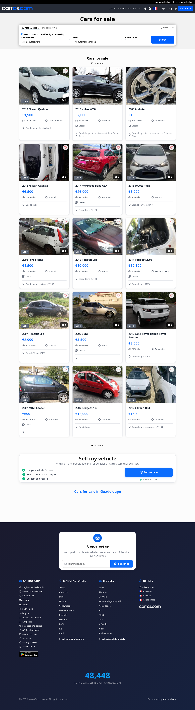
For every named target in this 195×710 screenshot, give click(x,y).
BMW (61, 624)
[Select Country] (155, 8)
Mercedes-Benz (66, 610)
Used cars (24, 600)
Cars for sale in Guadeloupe (97, 491)
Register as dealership (182, 2)
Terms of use (28, 646)
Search (162, 39)
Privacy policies (29, 642)
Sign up (173, 8)
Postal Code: (131, 37)
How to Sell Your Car (32, 617)
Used (25, 34)
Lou (174, 699)
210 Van (103, 596)
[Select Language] (149, 8)
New (33, 34)
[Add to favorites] (65, 71)
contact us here (29, 634)
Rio (100, 610)
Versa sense (105, 605)
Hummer (103, 592)
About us (26, 638)
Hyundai (63, 619)
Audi (61, 633)
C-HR (101, 628)
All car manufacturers (73, 639)
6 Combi (103, 624)
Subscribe (123, 563)
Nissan (62, 601)
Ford (61, 596)
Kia (60, 628)
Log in (163, 8)
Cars (139, 8)
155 (101, 619)
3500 (101, 587)
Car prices (27, 621)
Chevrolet (63, 592)
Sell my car (24, 613)
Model (76, 37)
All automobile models (113, 639)
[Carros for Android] (145, 8)
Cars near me (168, 28)
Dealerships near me (32, 591)
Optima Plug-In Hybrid (110, 601)
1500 (101, 615)
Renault (63, 615)
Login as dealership (161, 2)
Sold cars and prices (32, 625)
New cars (23, 604)
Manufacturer (27, 37)
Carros (112, 8)
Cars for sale (28, 595)
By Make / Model (30, 27)
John (165, 699)
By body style (49, 27)
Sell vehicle (185, 8)
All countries (148, 587)
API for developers (31, 630)
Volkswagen (65, 605)
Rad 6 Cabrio (105, 633)
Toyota (62, 587)
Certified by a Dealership (51, 34)
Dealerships (124, 8)
